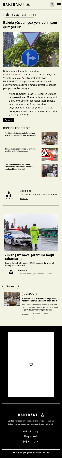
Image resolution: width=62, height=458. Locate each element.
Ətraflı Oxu (24, 199)
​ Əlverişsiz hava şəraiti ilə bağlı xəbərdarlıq (29, 257)
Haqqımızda (31, 436)
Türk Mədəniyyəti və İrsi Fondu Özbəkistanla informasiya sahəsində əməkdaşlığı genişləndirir (19, 167)
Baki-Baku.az (10, 74)
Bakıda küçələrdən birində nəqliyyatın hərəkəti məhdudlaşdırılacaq (20, 150)
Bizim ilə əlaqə (31, 431)
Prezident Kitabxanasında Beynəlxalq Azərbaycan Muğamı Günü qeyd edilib (20, 134)
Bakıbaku (25, 190)
